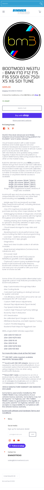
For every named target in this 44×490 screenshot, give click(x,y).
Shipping (5, 91)
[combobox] (20, 3)
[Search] (41, 3)
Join (32, 434)
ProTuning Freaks (8, 125)
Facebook (22, 383)
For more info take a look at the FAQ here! (19, 353)
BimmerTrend (6, 481)
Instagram (9, 383)
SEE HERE (29, 259)
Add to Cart (22, 108)
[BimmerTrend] (21, 11)
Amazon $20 (17, 359)
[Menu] (3, 11)
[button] (40, 11)
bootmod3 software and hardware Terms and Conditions (21, 412)
